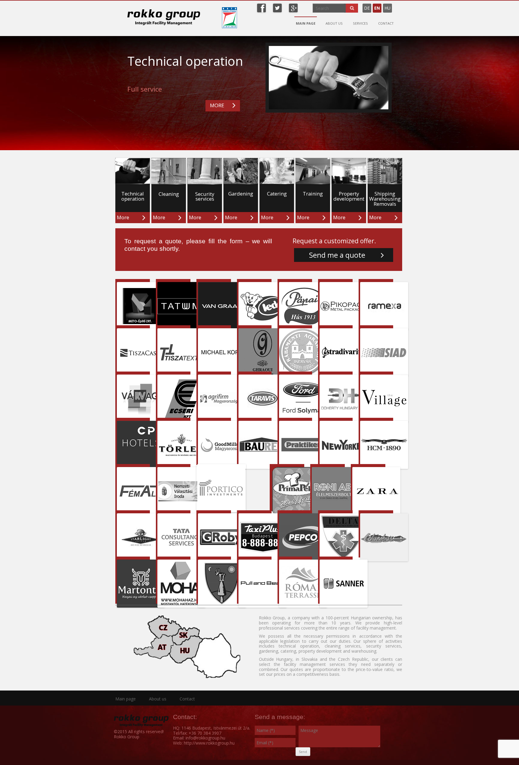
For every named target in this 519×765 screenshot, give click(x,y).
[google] (293, 7)
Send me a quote (337, 255)
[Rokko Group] (163, 17)
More (123, 217)
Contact (386, 23)
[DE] (393, 5)
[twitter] (277, 7)
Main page (305, 23)
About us (334, 23)
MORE (217, 105)
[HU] (396, 5)
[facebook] (261, 7)
